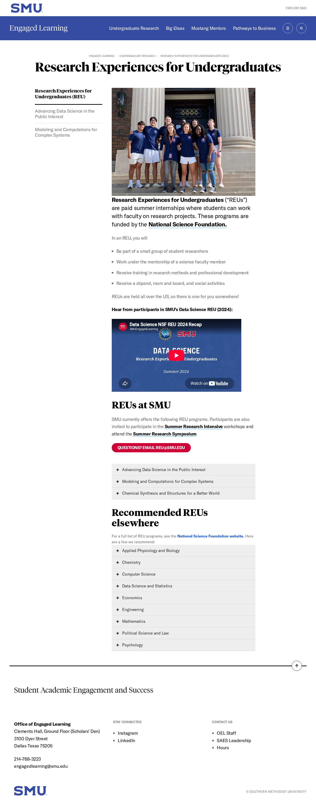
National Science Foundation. (187, 224)
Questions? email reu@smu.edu (151, 447)
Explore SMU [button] (296, 8)
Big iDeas (175, 28)
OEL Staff (226, 733)
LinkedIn (126, 740)
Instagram (128, 733)
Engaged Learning (38, 28)
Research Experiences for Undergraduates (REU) (63, 93)
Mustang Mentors (208, 28)
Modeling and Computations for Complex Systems (66, 132)
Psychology (132, 644)
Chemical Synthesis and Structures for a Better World (170, 493)
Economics (131, 597)
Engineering (132, 609)
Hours (223, 747)
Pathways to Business (254, 28)
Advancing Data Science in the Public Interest (64, 114)
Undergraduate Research (134, 28)
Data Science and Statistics (146, 585)
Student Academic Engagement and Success (83, 690)
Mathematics (133, 621)
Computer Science (138, 574)
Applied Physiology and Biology (150, 550)
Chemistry (130, 562)
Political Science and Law (145, 633)
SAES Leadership (234, 740)
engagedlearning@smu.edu (41, 766)
